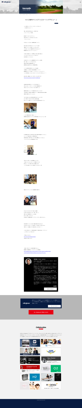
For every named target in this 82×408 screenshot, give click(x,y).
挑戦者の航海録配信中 (50, 288)
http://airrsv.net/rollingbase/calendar (30, 236)
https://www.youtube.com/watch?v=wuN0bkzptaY (32, 77)
